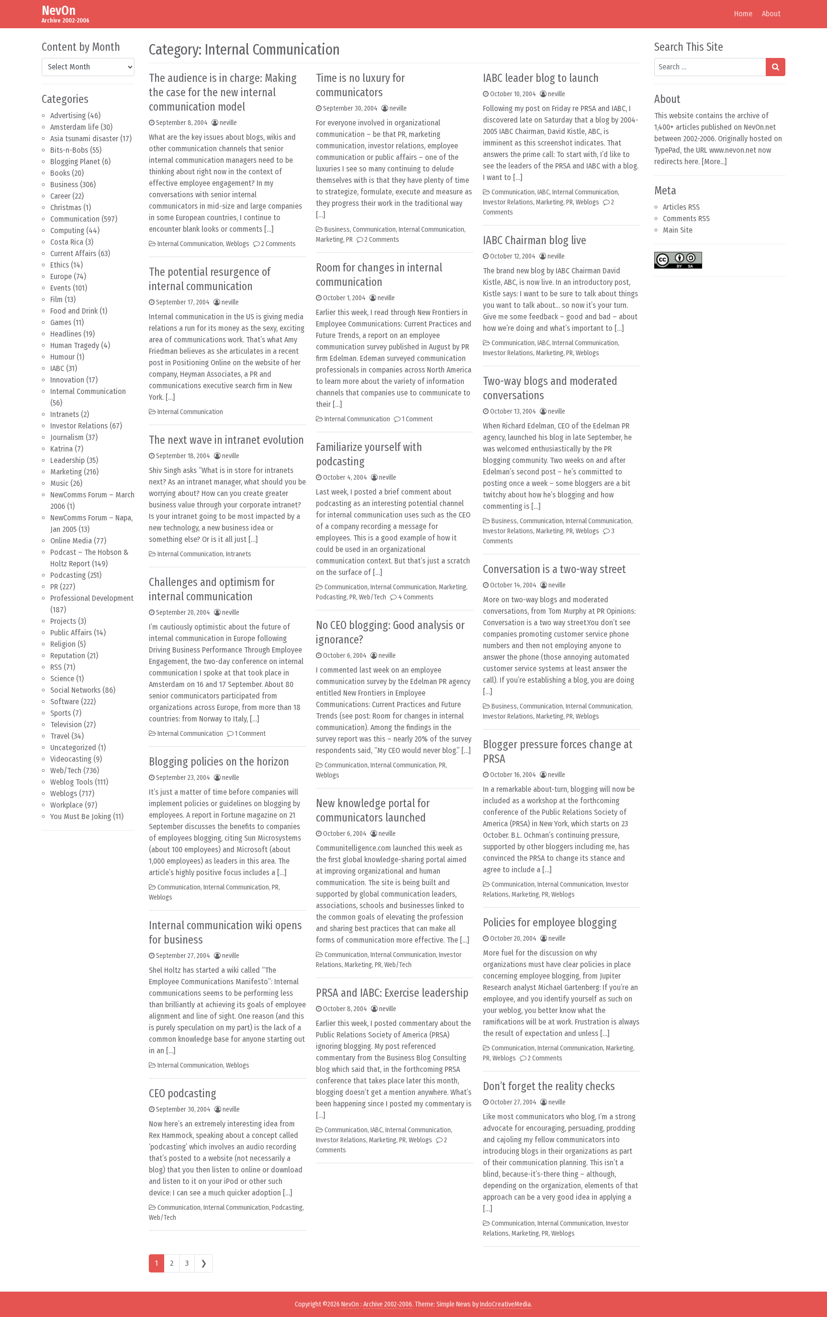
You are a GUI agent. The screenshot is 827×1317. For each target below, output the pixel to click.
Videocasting (70, 759)
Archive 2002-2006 (387, 1304)
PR (54, 586)
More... (714, 161)
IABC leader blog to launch (541, 78)
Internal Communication (88, 391)
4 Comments (416, 597)
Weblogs (63, 793)
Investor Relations (79, 425)
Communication (75, 219)
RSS (56, 667)
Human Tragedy (74, 345)
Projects (63, 621)
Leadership (67, 460)
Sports (60, 713)
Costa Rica (66, 242)
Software (64, 701)
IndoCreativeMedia (505, 1304)
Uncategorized (73, 747)
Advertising (68, 115)
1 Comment (250, 734)
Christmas (65, 207)
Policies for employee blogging (550, 922)
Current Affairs (73, 253)
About (771, 13)
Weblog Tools (71, 782)
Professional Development (92, 598)
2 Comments (278, 244)
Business (64, 184)
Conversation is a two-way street (554, 569)
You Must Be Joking (80, 816)
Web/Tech (65, 770)
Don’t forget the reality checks (549, 1086)
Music (59, 483)
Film (56, 299)
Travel (59, 736)
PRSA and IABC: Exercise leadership (392, 993)
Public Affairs (71, 632)
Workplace (66, 805)
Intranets (64, 414)
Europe (61, 276)
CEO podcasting (182, 1093)
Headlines (65, 333)
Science (62, 678)
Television (66, 724)
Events (60, 288)
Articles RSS (681, 207)
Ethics (59, 265)
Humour (62, 356)
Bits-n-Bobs (69, 150)
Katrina (61, 448)
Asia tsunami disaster (84, 138)
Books (60, 173)
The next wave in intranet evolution (226, 440)
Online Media (71, 540)
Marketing (66, 471)
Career (60, 196)
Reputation (67, 655)
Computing (67, 230)
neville (228, 123)
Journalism (67, 437)
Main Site (678, 230)
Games (60, 322)
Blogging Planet (75, 161)
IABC (57, 368)
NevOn (59, 10)
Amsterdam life (74, 127)
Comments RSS (686, 218)
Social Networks (75, 690)
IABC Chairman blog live (534, 240)
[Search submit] (775, 67)
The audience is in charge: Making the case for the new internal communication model (223, 92)
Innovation (67, 379)
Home (743, 13)
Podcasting (68, 575)
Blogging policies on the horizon (219, 761)
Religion (63, 644)
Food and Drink (74, 310)
